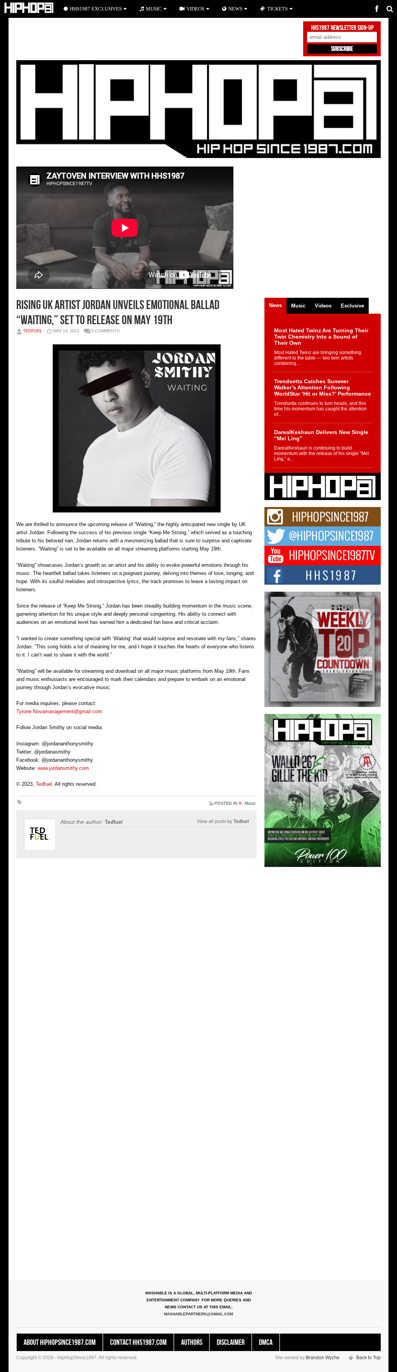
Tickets (277, 9)
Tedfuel (32, 330)
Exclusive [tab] (352, 306)
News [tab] (275, 305)
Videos (195, 9)
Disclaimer (231, 1342)
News (235, 9)
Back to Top (368, 1357)
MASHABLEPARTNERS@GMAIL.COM (198, 1314)
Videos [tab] (323, 306)
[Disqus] (136, 972)
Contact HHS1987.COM (138, 1342)
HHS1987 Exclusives (96, 9)
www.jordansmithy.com (63, 768)
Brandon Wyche (323, 1357)
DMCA (266, 1342)
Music (250, 803)
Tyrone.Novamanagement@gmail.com (59, 711)
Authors (191, 1342)
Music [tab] (298, 306)
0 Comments (105, 330)
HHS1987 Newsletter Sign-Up (342, 28)
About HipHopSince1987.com (60, 1342)
